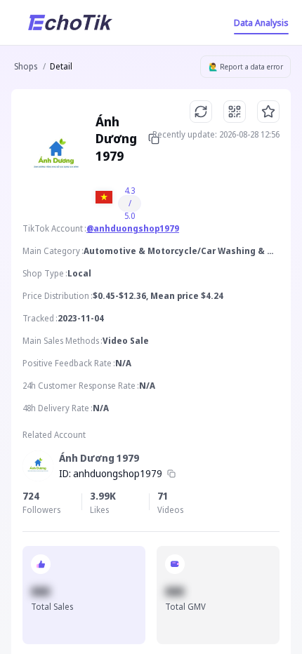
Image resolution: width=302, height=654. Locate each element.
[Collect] (268, 111)
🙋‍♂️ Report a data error (246, 67)
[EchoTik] (70, 22)
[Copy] (171, 473)
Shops (25, 66)
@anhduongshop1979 (132, 228)
